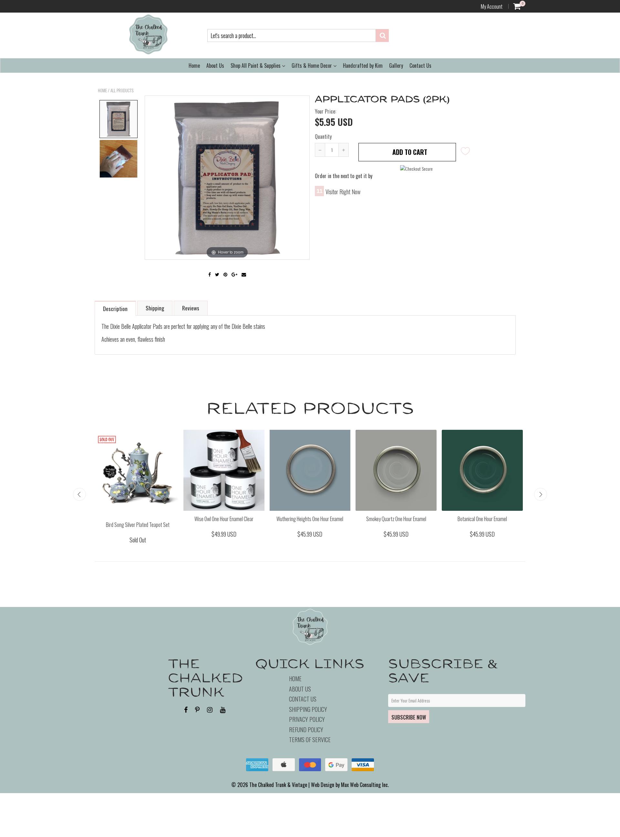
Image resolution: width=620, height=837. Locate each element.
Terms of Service (310, 739)
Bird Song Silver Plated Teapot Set (138, 525)
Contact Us (420, 65)
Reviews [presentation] (190, 308)
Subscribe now (408, 717)
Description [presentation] (115, 309)
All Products (121, 90)
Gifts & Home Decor (312, 65)
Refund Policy (306, 729)
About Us (215, 65)
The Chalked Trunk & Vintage (278, 785)
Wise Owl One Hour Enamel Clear (223, 519)
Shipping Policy (308, 709)
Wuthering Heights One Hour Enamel (309, 519)
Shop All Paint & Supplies (256, 65)
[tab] (116, 308)
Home (194, 65)
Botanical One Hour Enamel (482, 519)
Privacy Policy (307, 719)
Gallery (396, 65)
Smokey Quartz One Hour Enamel (396, 519)
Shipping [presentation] (155, 308)
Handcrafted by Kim (363, 65)
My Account (491, 6)
